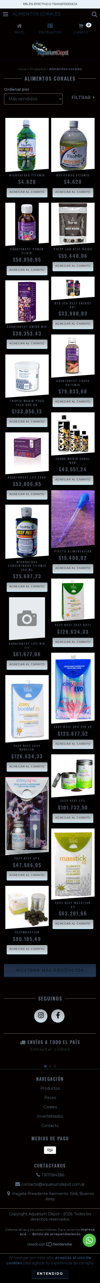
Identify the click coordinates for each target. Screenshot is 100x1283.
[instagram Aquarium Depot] (40, 1016)
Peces (50, 1097)
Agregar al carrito (27, 192)
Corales (50, 1107)
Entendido (50, 1274)
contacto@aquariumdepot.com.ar (53, 1184)
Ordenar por (16, 89)
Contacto (50, 1125)
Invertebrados (50, 1116)
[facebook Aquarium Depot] (58, 1016)
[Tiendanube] (50, 1246)
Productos (38, 69)
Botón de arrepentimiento (56, 1234)
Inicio (22, 69)
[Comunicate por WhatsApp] (89, 1240)
